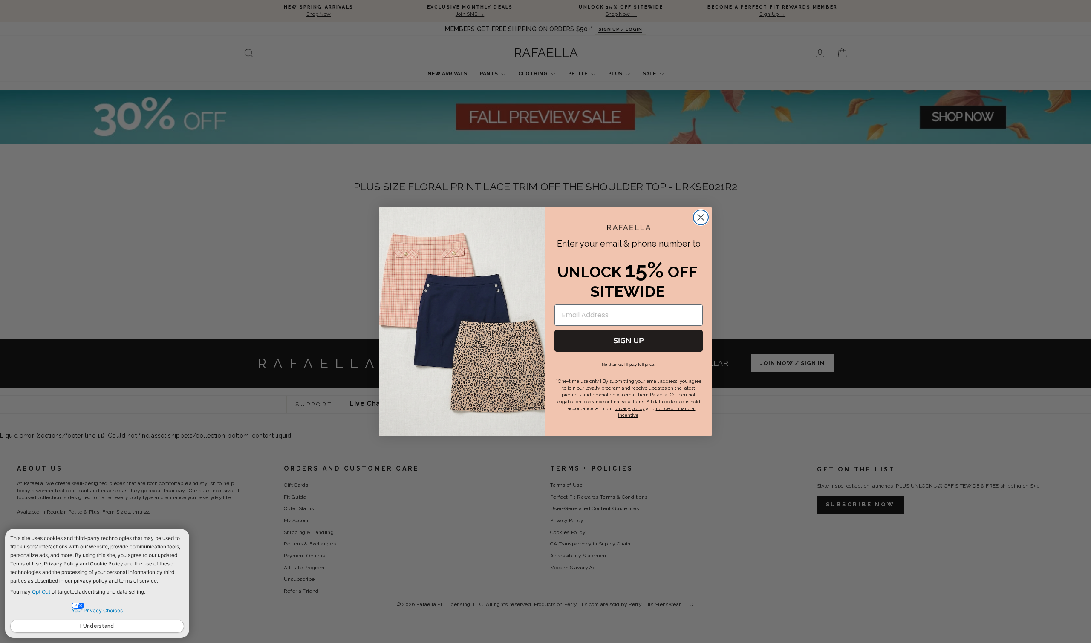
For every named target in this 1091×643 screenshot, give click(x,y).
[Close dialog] (700, 217)
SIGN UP (628, 341)
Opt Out (41, 591)
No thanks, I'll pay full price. (628, 364)
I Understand (97, 626)
